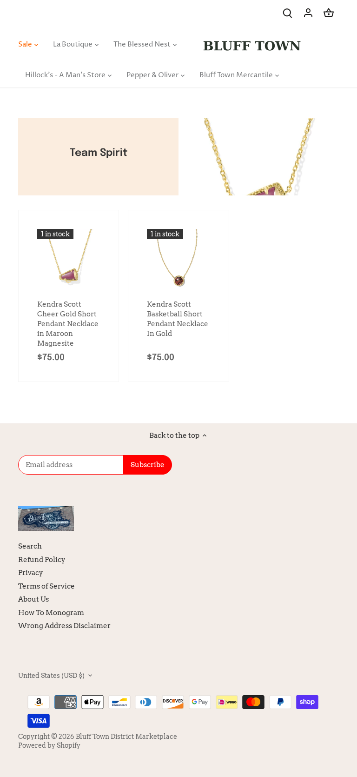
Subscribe (292, 716)
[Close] (325, 630)
